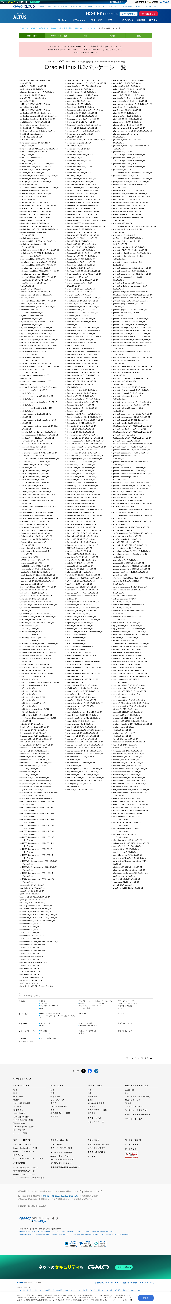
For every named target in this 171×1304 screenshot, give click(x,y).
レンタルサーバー (61, 6)
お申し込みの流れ (21, 1117)
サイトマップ (130, 1148)
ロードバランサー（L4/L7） (128, 1003)
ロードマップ (19, 1130)
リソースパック (57, 1100)
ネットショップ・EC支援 (42, 1290)
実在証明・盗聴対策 (26, 1234)
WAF (42, 1026)
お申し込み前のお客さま (98, 1144)
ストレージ (44, 1003)
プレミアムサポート (47, 1033)
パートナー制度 (127, 6)
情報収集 (100, 1290)
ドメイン (121, 1013)
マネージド (88, 6)
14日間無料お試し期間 (23, 1120)
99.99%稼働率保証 (21, 1103)
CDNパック (130, 1103)
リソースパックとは (58, 35)
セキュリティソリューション (107, 6)
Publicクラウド (96, 1122)
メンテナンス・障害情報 (62, 1152)
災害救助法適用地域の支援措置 (65, 1167)
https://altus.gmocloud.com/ (85, 52)
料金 (85, 35)
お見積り (18, 1110)
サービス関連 (56, 1144)
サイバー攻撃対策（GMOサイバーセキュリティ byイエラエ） (52, 1234)
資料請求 (91, 1156)
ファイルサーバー (134, 1106)
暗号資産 (117, 1290)
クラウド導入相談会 (96, 1152)
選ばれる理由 (19, 1123)
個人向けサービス (128, 1290)
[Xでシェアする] (83, 1071)
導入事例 (54, 1116)
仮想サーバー (45, 1001)
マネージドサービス (133, 1118)
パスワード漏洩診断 (67, 1232)
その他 (138, 1290)
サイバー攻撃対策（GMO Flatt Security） (86, 1234)
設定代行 (82, 1033)
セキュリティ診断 (85, 1023)
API (41, 1008)
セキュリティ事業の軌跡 (121, 1234)
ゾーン (120, 1008)
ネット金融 (109, 1290)
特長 (139, 35)
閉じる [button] (145, 1298)
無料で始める (148, 13)
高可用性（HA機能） (125, 1006)
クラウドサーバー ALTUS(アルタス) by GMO (33, 28)
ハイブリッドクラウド (136, 1110)
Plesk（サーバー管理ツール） (51, 1013)
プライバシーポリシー (120, 1300)
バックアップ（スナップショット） (92, 1003)
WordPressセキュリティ (88, 1026)
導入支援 (43, 1031)
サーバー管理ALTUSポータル (50, 1038)
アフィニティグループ (126, 1001)
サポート (17, 1106)
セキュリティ (68, 1290)
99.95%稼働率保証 (58, 1106)
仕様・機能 (67, 28)
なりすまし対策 (106, 1234)
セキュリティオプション (88, 1031)
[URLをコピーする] (96, 1071)
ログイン (18, 1155)
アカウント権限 (84, 1008)
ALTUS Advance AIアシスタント (28, 1158)
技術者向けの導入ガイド (24, 1171)
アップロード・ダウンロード (50, 1006)
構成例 (112, 35)
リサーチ (92, 1290)
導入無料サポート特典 (60, 1113)
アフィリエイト (131, 1144)
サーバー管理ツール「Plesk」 (138, 1096)
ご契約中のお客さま (96, 1148)
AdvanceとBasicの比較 (23, 1127)
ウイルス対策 (45, 1023)
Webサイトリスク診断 (83, 1232)
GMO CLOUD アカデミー (25, 1174)
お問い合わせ (128, 13)
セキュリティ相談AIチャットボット (103, 1232)
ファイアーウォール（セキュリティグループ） (96, 1001)
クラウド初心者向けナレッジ (26, 1167)
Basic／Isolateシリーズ (25, 1148)
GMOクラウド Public (23, 1151)
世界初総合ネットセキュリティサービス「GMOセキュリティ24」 (39, 1232)
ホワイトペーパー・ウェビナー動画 (28, 1177)
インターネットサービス (24, 1290)
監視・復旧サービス (125, 1031)
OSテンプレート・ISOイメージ (85, 28)
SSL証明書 (82, 1013)
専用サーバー (76, 6)
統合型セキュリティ (125, 1023)
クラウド (41, 6)
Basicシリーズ (56, 28)
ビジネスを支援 (57, 1290)
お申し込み (19, 1113)
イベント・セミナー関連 (61, 1148)
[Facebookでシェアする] (90, 1071)
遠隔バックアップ (132, 1100)
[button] (85, 1244)
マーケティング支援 (81, 1290)
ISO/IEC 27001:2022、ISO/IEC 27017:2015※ (61, 1195)
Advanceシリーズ (22, 1144)
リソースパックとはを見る (137, 1058)
